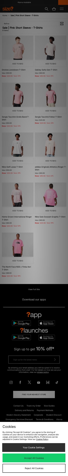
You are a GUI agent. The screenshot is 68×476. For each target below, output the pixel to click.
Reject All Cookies (34, 468)
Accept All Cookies (34, 458)
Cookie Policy (42, 439)
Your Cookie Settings (33, 447)
